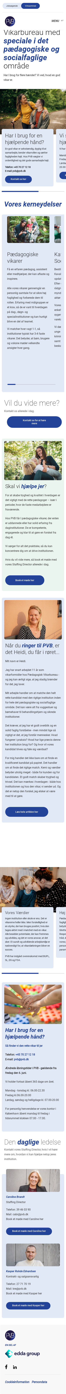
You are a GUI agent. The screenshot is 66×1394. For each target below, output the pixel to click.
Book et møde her (24, 580)
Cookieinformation (17, 1382)
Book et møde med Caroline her (24, 1219)
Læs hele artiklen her (26, 812)
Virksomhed (30, 6)
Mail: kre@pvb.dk (16, 1288)
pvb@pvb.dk (19, 171)
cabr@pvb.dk (20, 1214)
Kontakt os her (18, 179)
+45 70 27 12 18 (22, 167)
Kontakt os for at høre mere (34, 422)
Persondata (39, 1382)
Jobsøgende (12, 6)
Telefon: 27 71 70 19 (18, 1284)
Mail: (9, 1214)
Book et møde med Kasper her (24, 1293)
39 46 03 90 (23, 1209)
